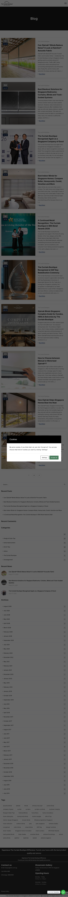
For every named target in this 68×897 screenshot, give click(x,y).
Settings (44, 457)
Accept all (54, 457)
